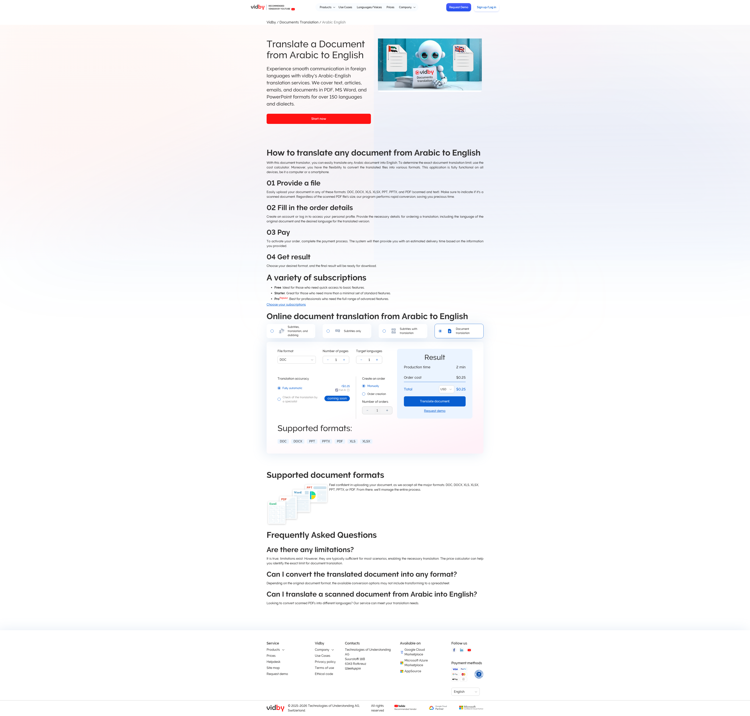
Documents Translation (299, 22)
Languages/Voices (369, 7)
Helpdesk (273, 662)
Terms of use (324, 668)
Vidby (271, 22)
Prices (390, 7)
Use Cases (345, 7)
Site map (273, 668)
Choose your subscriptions (286, 304)
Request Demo (458, 7)
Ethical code (324, 674)
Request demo (435, 411)
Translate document (435, 401)
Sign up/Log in (486, 7)
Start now (318, 119)
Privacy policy (325, 662)
